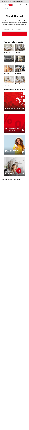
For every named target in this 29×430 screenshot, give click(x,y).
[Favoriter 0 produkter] (23, 5)
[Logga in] (20, 5)
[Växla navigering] (2, 5)
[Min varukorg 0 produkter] (26, 5)
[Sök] (3, 9)
